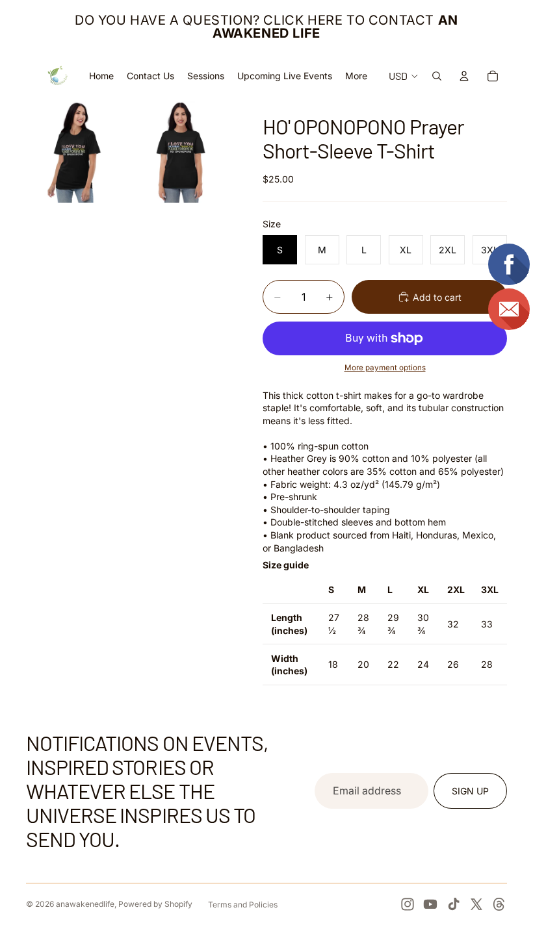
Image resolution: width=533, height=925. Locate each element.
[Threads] (499, 904)
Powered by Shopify (155, 904)
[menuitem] (356, 76)
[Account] (464, 76)
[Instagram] (407, 904)
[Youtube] (430, 904)
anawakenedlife (85, 904)
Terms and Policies (243, 904)
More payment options (385, 367)
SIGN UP (470, 790)
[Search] (436, 76)
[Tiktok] (454, 904)
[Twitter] (476, 904)
